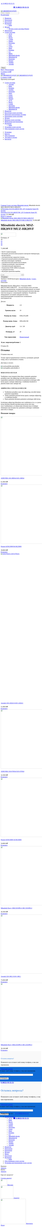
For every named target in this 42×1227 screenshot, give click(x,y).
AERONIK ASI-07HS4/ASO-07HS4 (12, 771)
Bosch (11, 38)
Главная (3, 205)
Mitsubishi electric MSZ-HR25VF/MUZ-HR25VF (17, 220)
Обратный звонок (7, 1069)
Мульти (7, 27)
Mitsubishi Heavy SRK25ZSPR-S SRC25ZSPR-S (16, 1045)
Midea (11, 53)
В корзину (4, 277)
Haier (10, 48)
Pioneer (11, 61)
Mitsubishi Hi (13, 57)
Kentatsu (11, 50)
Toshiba (11, 62)
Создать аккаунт (6, 1178)
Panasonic (12, 59)
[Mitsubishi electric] (8, 236)
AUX (10, 34)
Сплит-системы (10, 32)
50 (1, 245)
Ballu (10, 25)
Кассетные (8, 22)
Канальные (8, 20)
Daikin (11, 41)
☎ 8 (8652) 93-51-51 (21, 1118)
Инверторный (24, 337)
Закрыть (3, 1168)
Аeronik (11, 64)
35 (1, 243)
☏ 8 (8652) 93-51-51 (7, 3)
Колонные (8, 23)
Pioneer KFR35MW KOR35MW (11, 840)
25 (1, 241)
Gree (10, 45)
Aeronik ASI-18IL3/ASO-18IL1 (11, 976)
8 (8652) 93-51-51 (7, 1083)
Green (10, 46)
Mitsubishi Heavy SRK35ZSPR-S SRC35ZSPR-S (16, 908)
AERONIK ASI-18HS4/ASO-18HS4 (12, 478)
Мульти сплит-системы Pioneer (19, 29)
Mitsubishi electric (14, 55)
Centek (11, 39)
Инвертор (8, 18)
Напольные (8, 30)
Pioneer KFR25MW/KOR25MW (11, 546)
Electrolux (12, 43)
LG (10, 52)
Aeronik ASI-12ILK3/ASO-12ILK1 (12, 703)
